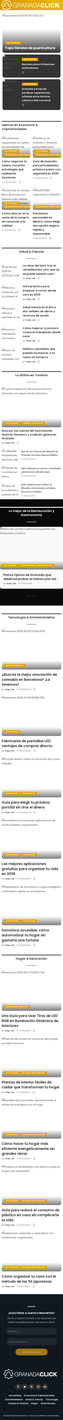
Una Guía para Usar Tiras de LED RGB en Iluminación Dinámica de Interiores (30, 1020)
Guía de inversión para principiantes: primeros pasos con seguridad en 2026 (46, 167)
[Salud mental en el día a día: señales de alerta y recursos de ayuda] (11, 314)
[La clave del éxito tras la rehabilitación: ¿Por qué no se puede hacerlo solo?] (11, 272)
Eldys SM (30, 278)
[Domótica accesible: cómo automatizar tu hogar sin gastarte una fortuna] (31, 905)
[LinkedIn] (45, 1387)
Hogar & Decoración (17, 1006)
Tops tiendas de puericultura (30, 48)
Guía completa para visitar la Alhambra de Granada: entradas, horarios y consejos (38, 488)
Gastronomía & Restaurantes (36, 565)
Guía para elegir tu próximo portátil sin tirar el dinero (26, 805)
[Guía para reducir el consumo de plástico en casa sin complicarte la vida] (31, 1185)
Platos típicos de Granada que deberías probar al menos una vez (29, 577)
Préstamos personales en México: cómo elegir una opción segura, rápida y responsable (46, 224)
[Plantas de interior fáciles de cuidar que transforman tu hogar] (31, 1057)
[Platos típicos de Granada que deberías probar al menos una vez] (31, 548)
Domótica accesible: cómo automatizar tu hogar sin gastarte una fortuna (25, 935)
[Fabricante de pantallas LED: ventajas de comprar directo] (31, 715)
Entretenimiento (15, 665)
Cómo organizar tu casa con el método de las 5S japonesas (29, 1279)
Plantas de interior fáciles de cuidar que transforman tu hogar (31, 1085)
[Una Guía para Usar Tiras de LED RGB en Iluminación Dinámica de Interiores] (31, 990)
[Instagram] (38, 1387)
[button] (28, 596)
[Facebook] (18, 1387)
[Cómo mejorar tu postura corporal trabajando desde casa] (11, 334)
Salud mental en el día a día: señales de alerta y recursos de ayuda (39, 311)
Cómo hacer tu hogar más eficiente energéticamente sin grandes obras (28, 1148)
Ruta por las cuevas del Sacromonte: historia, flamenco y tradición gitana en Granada (29, 434)
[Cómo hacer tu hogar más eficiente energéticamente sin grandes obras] (31, 1118)
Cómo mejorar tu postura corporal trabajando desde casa (41, 332)
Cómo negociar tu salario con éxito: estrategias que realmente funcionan (14, 169)
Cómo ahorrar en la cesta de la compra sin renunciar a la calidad (15, 220)
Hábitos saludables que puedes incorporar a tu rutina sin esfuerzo (39, 353)
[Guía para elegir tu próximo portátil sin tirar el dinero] (31, 777)
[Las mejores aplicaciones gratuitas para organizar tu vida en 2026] (31, 838)
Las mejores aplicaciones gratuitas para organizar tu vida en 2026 (30, 868)
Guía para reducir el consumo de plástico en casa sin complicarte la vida (30, 1215)
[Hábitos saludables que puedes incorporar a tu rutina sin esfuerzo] (11, 355)
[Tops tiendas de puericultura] (31, 33)
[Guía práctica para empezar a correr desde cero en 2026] (11, 293)
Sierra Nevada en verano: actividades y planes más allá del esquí (41, 470)
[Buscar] (57, 5)
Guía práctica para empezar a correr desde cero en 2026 (39, 290)
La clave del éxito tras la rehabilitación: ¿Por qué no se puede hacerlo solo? (41, 270)
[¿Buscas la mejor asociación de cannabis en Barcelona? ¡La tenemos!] (31, 649)
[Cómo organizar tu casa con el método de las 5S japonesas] (31, 1251)
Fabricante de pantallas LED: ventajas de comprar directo (27, 743)
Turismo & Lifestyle (32, 423)
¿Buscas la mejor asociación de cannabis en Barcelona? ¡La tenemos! (29, 679)
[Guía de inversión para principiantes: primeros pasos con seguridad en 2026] (47, 147)
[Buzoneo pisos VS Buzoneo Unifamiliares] (11, 66)
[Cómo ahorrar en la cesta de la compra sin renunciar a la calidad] (16, 199)
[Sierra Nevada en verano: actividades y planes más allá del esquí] (10, 472)
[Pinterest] (32, 1387)
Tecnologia (12, 731)
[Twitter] (25, 1387)
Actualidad (13, 42)
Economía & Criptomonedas (20, 155)
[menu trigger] (7, 5)
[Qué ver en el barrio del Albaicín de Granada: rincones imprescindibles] (10, 455)
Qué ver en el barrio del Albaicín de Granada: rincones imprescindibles (39, 453)
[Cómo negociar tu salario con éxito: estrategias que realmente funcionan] (16, 147)
